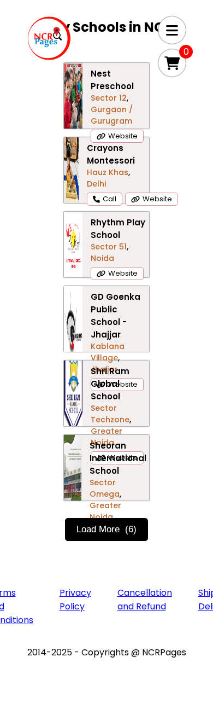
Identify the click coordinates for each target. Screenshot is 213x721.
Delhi (96, 183)
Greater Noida (106, 437)
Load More (106, 529)
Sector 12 (109, 97)
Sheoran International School (118, 458)
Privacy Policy (75, 599)
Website (123, 136)
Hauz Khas (107, 172)
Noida (102, 258)
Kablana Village (108, 352)
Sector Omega (105, 488)
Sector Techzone (110, 414)
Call (109, 199)
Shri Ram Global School (110, 383)
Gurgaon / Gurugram (112, 115)
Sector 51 (109, 246)
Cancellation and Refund (144, 599)
